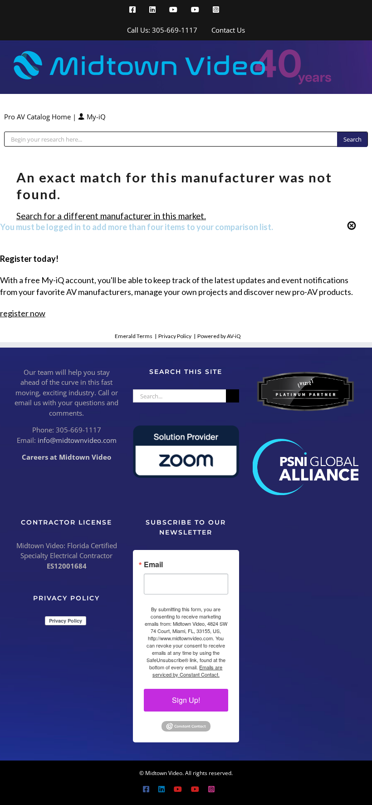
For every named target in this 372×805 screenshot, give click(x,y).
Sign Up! (186, 700)
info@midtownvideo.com (77, 440)
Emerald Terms (133, 336)
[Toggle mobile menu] (354, 54)
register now (22, 313)
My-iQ (95, 116)
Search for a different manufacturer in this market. (111, 216)
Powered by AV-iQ (219, 336)
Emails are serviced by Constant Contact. (187, 670)
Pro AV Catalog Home (38, 116)
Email (153, 564)
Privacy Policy (174, 336)
